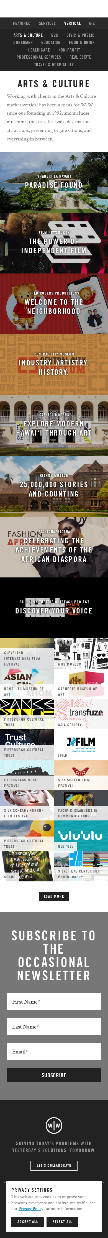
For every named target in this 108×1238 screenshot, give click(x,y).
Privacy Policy (31, 1208)
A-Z (92, 23)
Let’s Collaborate (54, 1166)
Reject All (63, 1222)
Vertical (72, 23)
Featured (21, 23)
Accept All (27, 1222)
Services (47, 23)
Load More (54, 897)
